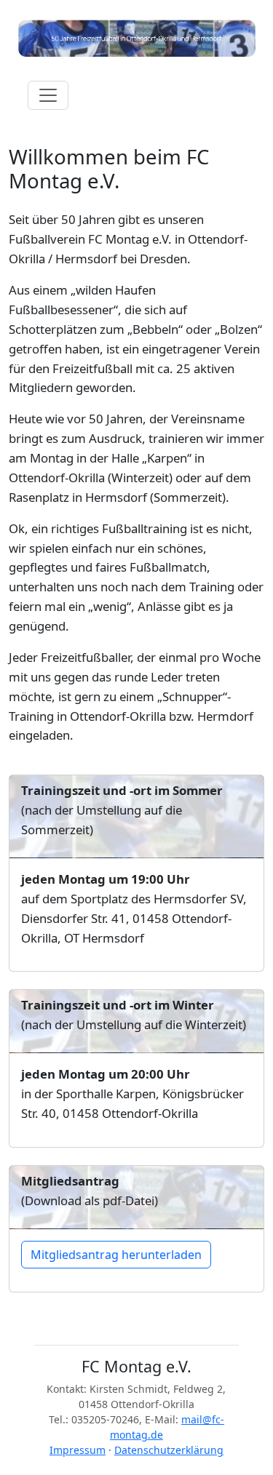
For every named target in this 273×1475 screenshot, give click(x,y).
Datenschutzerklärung (168, 1450)
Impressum (78, 1450)
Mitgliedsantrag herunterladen (116, 1255)
